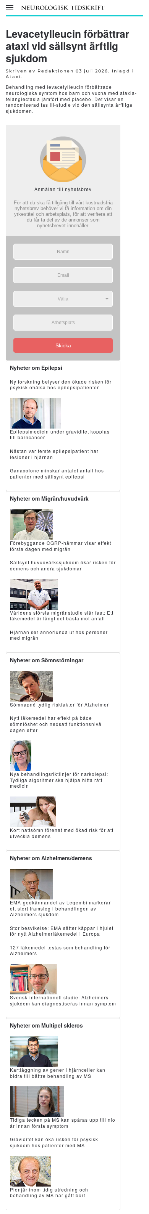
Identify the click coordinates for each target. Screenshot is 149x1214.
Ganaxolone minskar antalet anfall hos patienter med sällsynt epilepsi (57, 473)
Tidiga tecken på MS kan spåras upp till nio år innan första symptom (62, 1122)
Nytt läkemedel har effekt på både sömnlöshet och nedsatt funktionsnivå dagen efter (56, 724)
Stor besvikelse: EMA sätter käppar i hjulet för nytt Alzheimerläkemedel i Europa (61, 931)
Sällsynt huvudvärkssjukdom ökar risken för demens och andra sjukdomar (63, 565)
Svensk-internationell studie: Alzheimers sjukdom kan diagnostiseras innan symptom (63, 1000)
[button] (9, 7)
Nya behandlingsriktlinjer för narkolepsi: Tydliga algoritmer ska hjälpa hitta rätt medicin (59, 780)
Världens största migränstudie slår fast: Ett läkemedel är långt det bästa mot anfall (61, 615)
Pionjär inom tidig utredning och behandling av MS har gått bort (49, 1192)
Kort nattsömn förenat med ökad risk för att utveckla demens (61, 833)
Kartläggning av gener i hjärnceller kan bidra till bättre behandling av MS (57, 1072)
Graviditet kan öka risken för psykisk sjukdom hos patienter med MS (54, 1142)
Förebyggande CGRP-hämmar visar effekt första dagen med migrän (60, 546)
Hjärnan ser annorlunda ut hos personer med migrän (59, 635)
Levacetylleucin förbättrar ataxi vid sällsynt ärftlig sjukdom (67, 45)
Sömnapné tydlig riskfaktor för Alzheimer (59, 704)
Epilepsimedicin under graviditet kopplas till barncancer (60, 434)
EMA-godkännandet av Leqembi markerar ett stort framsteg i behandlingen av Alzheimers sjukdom (60, 908)
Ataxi (13, 76)
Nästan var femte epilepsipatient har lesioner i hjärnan (54, 454)
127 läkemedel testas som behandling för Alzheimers (60, 950)
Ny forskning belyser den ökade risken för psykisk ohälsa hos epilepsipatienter (61, 384)
